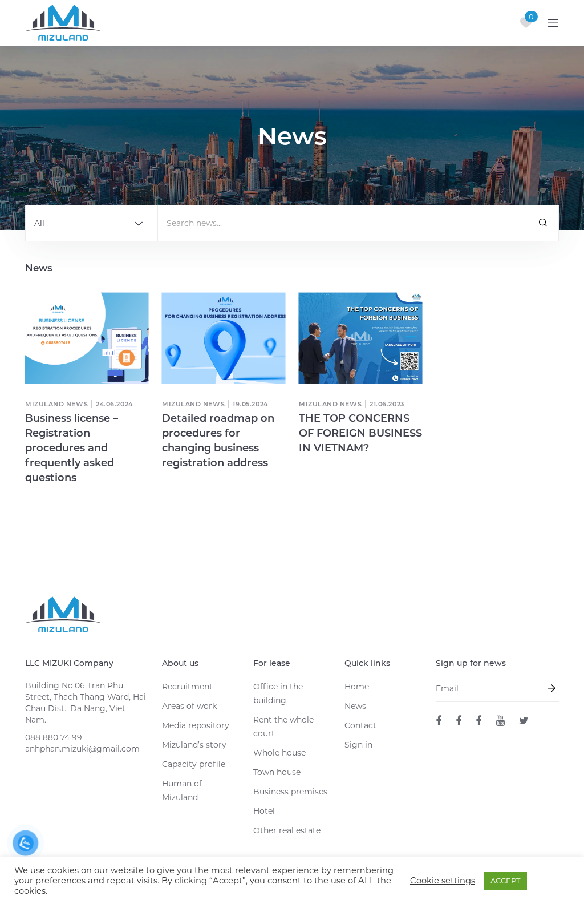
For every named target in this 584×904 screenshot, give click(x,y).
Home (356, 686)
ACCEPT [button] (505, 880)
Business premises (290, 791)
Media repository (195, 725)
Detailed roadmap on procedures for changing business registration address (218, 440)
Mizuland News (56, 404)
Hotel (264, 811)
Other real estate (287, 830)
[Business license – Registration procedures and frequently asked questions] (86, 337)
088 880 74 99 (53, 737)
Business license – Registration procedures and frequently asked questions (71, 448)
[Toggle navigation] (553, 23)
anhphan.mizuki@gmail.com (82, 749)
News (355, 706)
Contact (360, 725)
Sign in (358, 745)
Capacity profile (193, 764)
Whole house (279, 753)
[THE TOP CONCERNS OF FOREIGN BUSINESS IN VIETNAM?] (360, 337)
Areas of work (189, 706)
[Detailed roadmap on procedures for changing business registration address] (223, 337)
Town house (277, 772)
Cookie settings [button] (442, 880)
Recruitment (187, 686)
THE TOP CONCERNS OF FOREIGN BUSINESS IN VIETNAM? (360, 433)
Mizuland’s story (194, 745)
